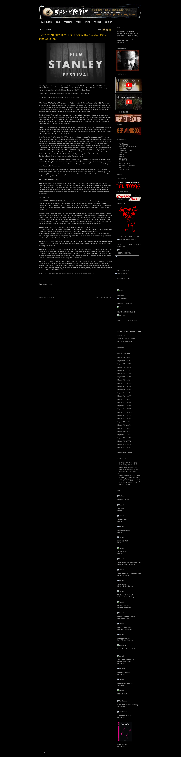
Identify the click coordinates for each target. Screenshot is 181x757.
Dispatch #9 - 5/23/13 (123, 422)
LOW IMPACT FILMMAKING (126, 312)
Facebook (118, 22)
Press (78, 22)
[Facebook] (103, 29)
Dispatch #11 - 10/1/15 (124, 415)
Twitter (123, 22)
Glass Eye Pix (46, 22)
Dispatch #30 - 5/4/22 (123, 361)
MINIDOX (120, 124)
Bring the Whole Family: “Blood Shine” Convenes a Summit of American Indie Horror (127, 464)
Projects (68, 22)
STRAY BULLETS (123, 148)
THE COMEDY (123, 158)
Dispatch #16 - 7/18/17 (124, 399)
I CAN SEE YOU (123, 167)
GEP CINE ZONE (122, 112)
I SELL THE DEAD (124, 169)
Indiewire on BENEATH (48, 297)
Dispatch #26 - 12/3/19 (124, 373)
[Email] (110, 29)
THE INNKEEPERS (124, 164)
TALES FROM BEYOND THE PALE (128, 236)
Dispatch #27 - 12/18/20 (124, 370)
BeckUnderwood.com (123, 270)
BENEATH (121, 156)
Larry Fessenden (61, 273)
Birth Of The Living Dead (124, 341)
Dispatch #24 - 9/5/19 (123, 380)
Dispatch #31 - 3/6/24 (123, 357)
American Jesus (122, 345)
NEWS (58, 22)
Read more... (121, 42)
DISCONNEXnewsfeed (124, 348)
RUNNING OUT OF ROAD (125, 303)
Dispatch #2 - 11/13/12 (124, 444)
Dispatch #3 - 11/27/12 (124, 441)
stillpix (119, 287)
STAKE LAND (122, 160)
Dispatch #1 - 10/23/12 (124, 447)
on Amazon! (125, 661)
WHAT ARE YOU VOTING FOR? (127, 320)
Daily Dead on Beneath (103, 297)
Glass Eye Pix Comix (124, 278)
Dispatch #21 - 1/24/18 (124, 389)
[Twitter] (106, 29)
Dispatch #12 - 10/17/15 (124, 412)
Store (87, 22)
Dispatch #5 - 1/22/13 (123, 434)
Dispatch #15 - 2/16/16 (124, 402)
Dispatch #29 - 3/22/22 (124, 364)
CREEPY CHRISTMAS (124, 253)
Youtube (127, 22)
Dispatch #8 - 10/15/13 (124, 425)
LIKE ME (121, 143)
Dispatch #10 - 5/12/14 (124, 418)
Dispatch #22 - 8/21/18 (124, 386)
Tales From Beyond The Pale (87, 273)
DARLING (121, 154)
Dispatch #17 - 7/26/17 (124, 396)
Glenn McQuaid (51, 273)
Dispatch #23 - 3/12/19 (124, 383)
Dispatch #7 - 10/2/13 (123, 428)
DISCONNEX (121, 295)
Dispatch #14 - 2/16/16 (124, 405)
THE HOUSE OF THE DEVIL (127, 165)
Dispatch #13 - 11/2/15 (124, 409)
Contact (108, 22)
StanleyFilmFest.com (72, 97)
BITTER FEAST (123, 162)
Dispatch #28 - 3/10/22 (124, 367)
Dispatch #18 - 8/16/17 (124, 393)
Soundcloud (137, 22)
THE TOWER (121, 179)
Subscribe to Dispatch (124, 452)
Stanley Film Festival (72, 273)
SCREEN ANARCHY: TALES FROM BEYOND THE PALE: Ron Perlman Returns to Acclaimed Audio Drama (129, 477)
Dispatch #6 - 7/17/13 (123, 431)
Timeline (97, 22)
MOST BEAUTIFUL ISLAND (127, 147)
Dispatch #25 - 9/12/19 (124, 377)
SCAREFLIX (121, 203)
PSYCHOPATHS (123, 145)
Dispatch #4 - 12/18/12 (124, 438)
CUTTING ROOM (122, 191)
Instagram (132, 22)
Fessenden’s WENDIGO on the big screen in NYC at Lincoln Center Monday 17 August (129, 482)
